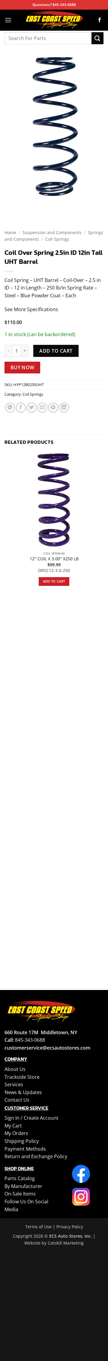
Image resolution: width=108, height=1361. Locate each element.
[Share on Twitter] (32, 408)
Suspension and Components (52, 232)
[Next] (27, 205)
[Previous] (10, 205)
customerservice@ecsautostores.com (47, 1047)
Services (13, 1084)
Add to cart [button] (54, 581)
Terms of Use (38, 1227)
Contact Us (16, 1100)
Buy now (22, 367)
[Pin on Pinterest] (53, 408)
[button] (8, 20)
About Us (15, 1069)
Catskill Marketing (66, 1243)
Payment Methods (25, 1149)
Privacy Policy (69, 1227)
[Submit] (98, 38)
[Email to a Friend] (42, 408)
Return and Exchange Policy (35, 1156)
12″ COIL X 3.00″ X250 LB (54, 558)
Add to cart (55, 351)
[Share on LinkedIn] (64, 408)
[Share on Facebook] (21, 408)
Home (10, 232)
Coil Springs (57, 239)
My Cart (13, 1125)
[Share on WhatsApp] (10, 408)
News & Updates (23, 1092)
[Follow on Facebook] (99, 20)
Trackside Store (22, 1077)
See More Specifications (31, 309)
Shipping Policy (21, 1141)
